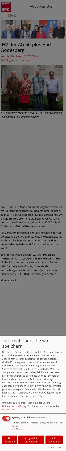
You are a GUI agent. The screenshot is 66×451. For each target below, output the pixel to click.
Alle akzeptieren (54, 440)
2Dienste (18, 429)
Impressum (8, 409)
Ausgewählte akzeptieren (31, 440)
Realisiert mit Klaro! (54, 447)
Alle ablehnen (10, 440)
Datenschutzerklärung (14, 406)
